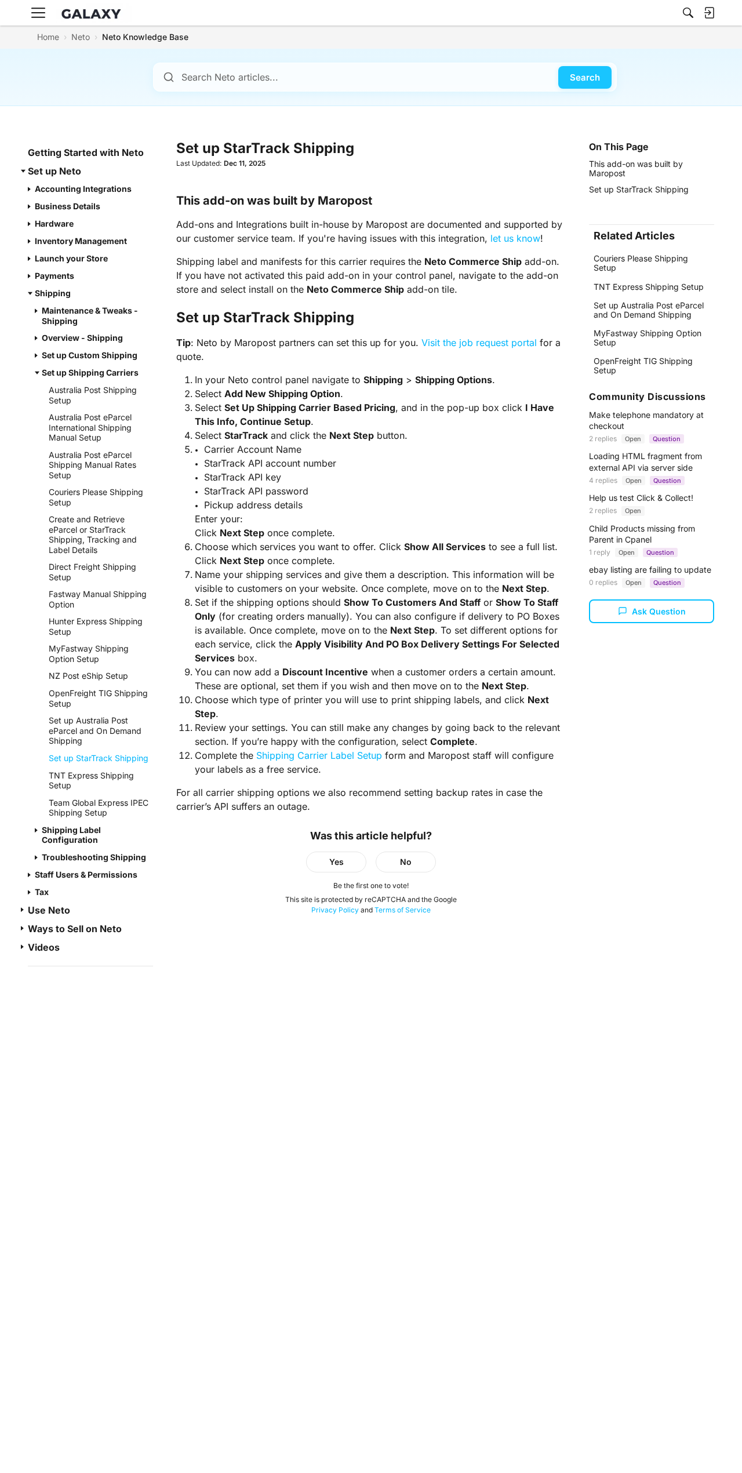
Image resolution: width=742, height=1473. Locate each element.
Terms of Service (402, 909)
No (406, 862)
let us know (515, 238)
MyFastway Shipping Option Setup (647, 337)
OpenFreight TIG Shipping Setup (643, 365)
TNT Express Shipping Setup (649, 287)
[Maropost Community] (94, 13)
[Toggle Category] (23, 171)
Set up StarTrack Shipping (639, 189)
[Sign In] (709, 12)
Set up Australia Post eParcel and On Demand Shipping (649, 309)
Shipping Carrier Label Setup (319, 755)
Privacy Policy (335, 909)
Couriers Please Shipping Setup (641, 262)
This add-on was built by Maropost (636, 168)
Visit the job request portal (479, 342)
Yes (336, 862)
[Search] (688, 12)
